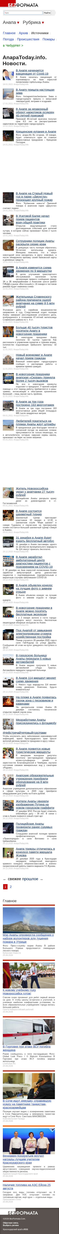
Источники (40, 33)
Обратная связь (10, 1223)
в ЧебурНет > (13, 45)
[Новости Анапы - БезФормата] (19, 4)
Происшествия (28, 39)
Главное (9, 33)
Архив (23, 33)
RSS (26, 1229)
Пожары (49, 39)
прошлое (30, 879)
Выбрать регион (11, 1225)
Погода (8, 39)
